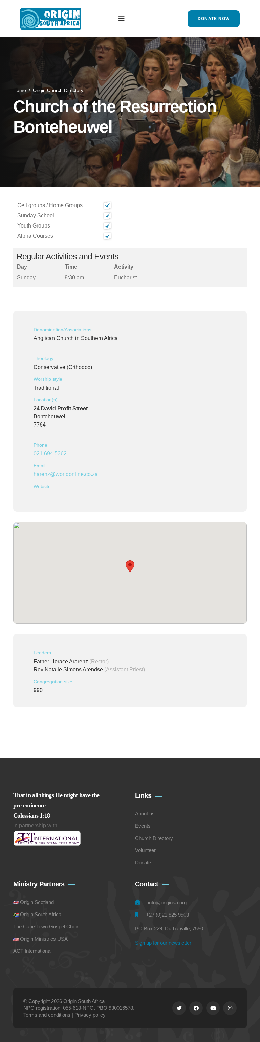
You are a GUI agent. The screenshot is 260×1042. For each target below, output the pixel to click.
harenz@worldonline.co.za (66, 474)
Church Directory (154, 838)
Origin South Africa (40, 914)
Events (143, 826)
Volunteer (145, 850)
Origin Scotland (37, 902)
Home (19, 90)
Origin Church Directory (58, 90)
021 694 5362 (50, 453)
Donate (143, 862)
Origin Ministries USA (44, 939)
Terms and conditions (46, 1015)
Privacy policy (90, 1015)
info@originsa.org (167, 902)
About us (145, 814)
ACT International (32, 951)
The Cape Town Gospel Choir (45, 926)
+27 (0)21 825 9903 (167, 915)
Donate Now (214, 18)
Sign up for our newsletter (163, 943)
